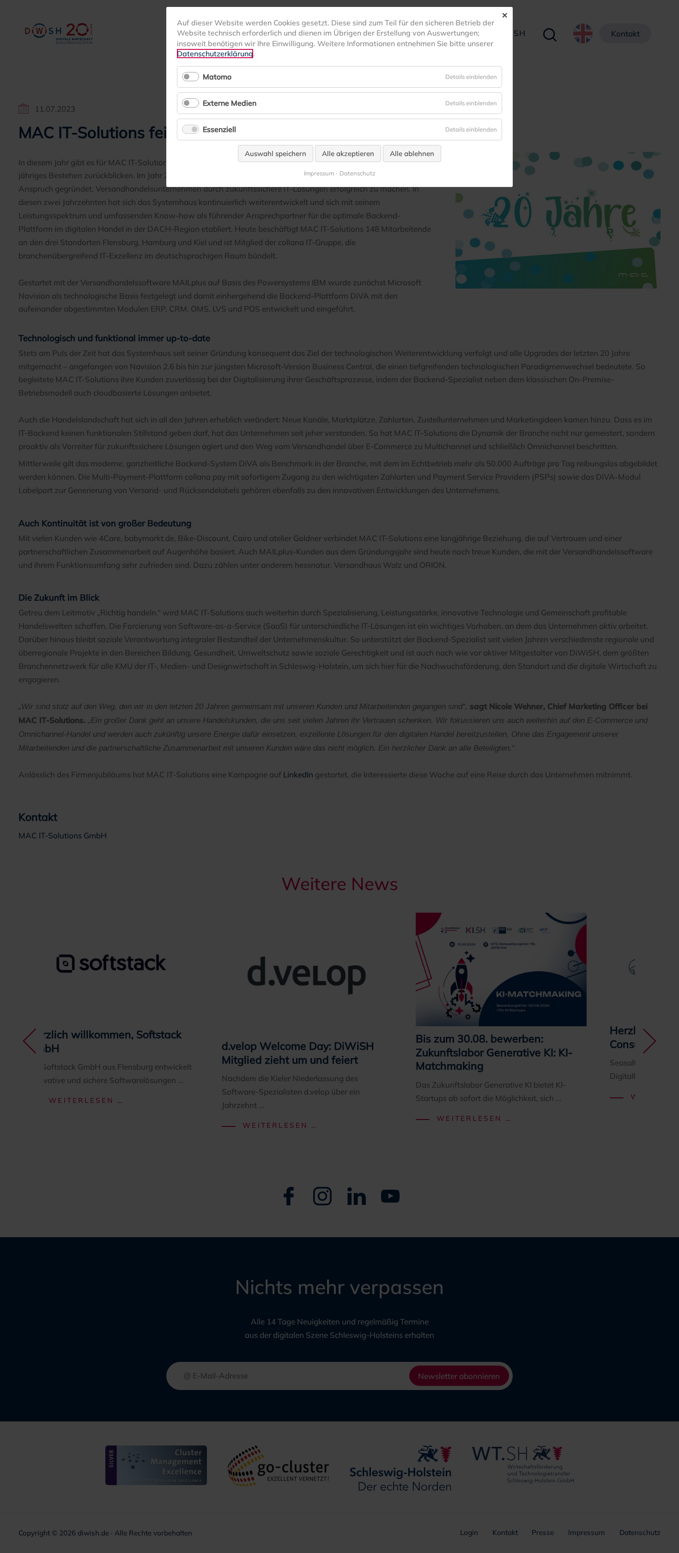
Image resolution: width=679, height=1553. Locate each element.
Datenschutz (358, 173)
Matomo (217, 76)
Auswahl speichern (275, 153)
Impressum (319, 173)
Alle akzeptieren (348, 153)
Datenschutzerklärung (215, 53)
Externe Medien (229, 103)
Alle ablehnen (412, 153)
